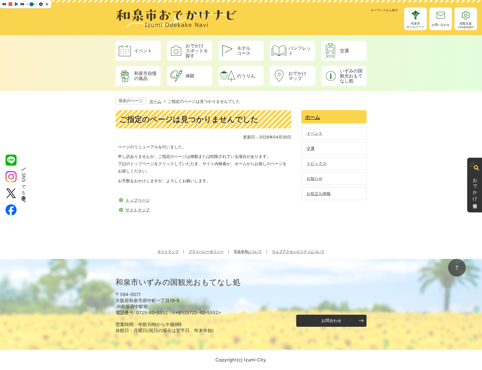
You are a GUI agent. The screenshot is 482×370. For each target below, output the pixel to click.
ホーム (155, 101)
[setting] (41, 4)
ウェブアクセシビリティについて (298, 251)
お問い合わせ (441, 25)
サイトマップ (138, 209)
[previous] (4, 4)
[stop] (10, 4)
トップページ (138, 200)
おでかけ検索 (475, 188)
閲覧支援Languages (465, 25)
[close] (47, 4)
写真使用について (248, 251)
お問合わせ (331, 320)
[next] (22, 4)
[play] (16, 4)
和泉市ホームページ (415, 25)
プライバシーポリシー (206, 251)
